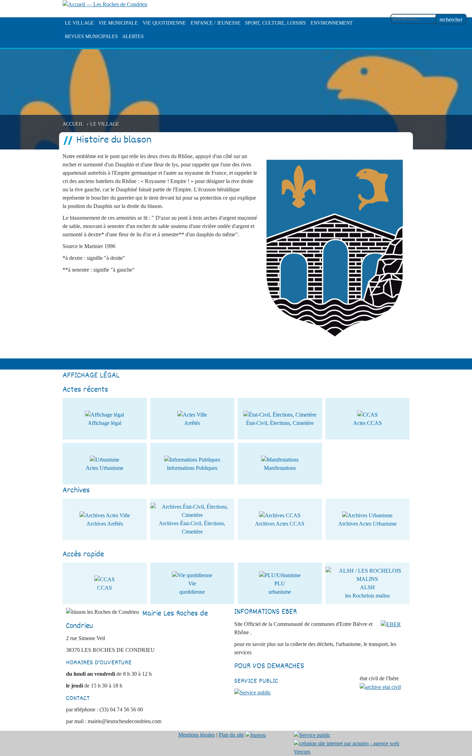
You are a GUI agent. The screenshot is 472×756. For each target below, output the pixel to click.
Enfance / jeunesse (215, 23)
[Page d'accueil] (105, 4)
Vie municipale (118, 23)
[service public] (252, 692)
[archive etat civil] (380, 687)
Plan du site (231, 735)
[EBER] (391, 624)
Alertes (133, 36)
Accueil (73, 124)
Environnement (332, 23)
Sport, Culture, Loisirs (275, 23)
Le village (79, 23)
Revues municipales (91, 36)
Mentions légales (196, 735)
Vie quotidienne (164, 23)
